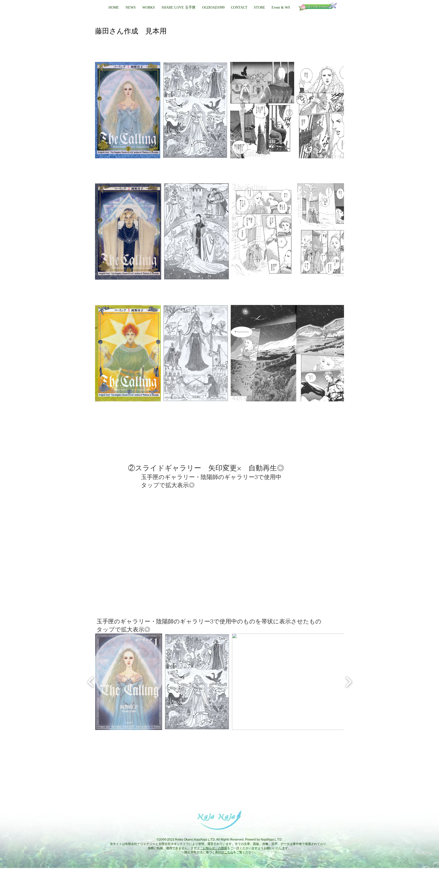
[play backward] (91, 682)
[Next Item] (335, 110)
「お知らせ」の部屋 (213, 848)
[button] (213, 7)
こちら (228, 852)
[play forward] (348, 682)
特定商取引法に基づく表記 (202, 852)
